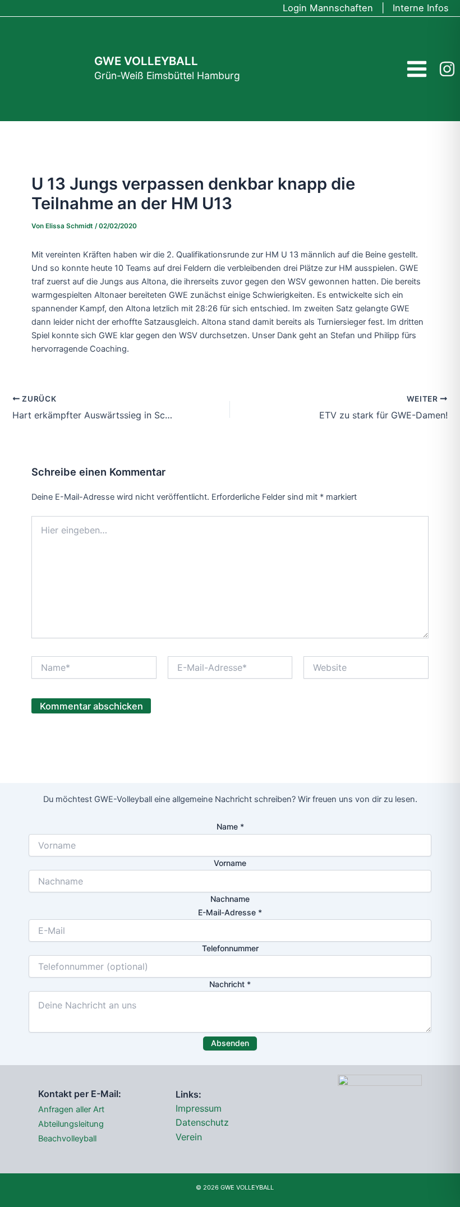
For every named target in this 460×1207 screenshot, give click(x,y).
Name (230, 826)
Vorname (230, 863)
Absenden (230, 1043)
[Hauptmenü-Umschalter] (417, 68)
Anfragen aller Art (71, 1109)
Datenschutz (202, 1122)
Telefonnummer (230, 948)
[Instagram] (447, 69)
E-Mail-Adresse (230, 912)
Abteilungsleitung (71, 1124)
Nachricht (230, 984)
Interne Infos (421, 7)
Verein (189, 1136)
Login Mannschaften (328, 7)
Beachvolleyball (67, 1139)
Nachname (230, 899)
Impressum (199, 1108)
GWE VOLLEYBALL (146, 61)
